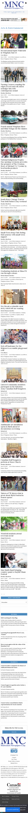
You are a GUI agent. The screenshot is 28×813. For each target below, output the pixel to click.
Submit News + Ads (19, 11)
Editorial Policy (16, 799)
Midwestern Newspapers (12, 768)
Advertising (5, 802)
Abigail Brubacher (6, 538)
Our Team (14, 759)
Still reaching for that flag (9, 618)
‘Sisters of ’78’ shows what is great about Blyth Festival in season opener (12, 495)
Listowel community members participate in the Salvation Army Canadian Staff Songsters (13, 386)
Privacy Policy (5, 799)
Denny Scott (4, 500)
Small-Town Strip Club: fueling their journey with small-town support (13, 235)
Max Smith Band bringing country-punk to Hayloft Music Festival (13, 572)
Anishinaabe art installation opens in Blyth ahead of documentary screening (12, 426)
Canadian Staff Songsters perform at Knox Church (11, 461)
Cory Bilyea (4, 55)
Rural (2, 59)
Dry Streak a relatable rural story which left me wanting (12, 307)
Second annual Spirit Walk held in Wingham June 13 (13, 51)
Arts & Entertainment (13, 57)
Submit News (14, 763)
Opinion (18, 314)
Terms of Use (15, 796)
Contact (14, 757)
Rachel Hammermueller (7, 275)
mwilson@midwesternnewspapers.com (17, 777)
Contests (23, 277)
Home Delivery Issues (14, 761)
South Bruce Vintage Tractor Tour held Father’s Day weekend (14, 200)
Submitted (4, 391)
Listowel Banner (5, 279)
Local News (23, 57)
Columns (23, 312)
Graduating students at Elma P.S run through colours (14, 272)
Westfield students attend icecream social (11, 534)
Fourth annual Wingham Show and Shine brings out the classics (14, 127)
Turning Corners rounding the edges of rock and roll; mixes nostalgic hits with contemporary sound (13, 87)
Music (6, 97)
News (2, 174)
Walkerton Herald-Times (11, 503)
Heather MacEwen (6, 93)
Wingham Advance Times (10, 59)
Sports (21, 279)
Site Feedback (5, 796)
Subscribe (14, 12)
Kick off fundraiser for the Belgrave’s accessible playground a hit (14, 348)
